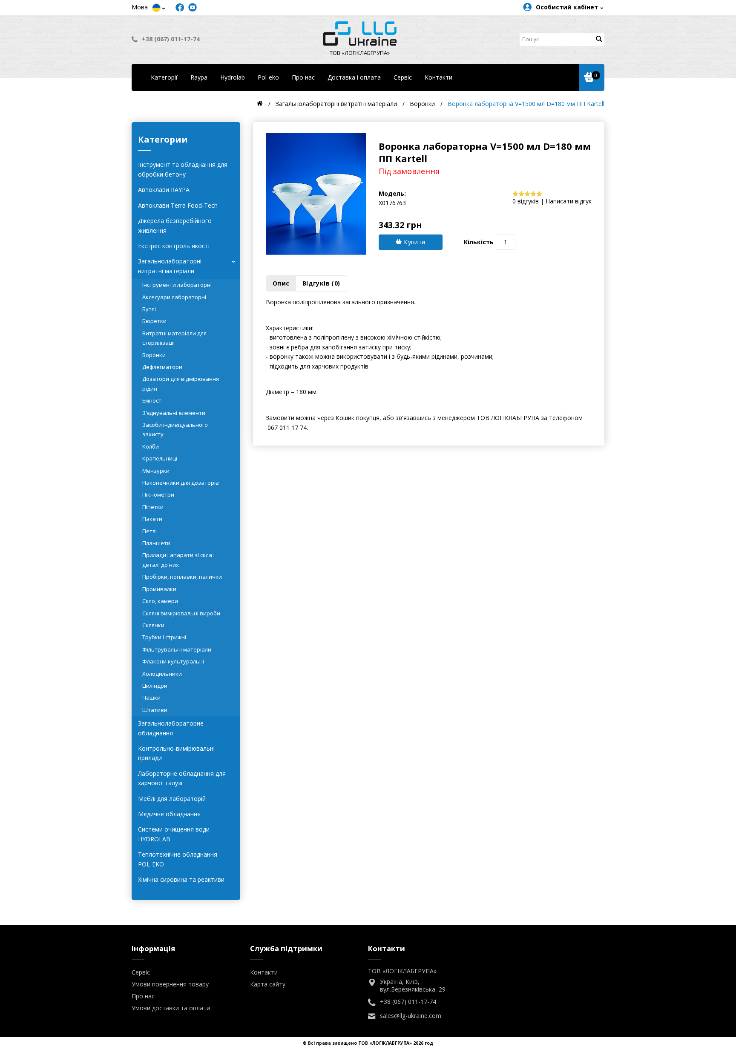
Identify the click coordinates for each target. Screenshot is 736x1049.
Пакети (152, 519)
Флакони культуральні (173, 661)
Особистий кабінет (567, 7)
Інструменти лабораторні (177, 285)
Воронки (154, 355)
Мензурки (156, 470)
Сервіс (403, 77)
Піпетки (153, 507)
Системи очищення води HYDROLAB (174, 834)
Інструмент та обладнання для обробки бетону (182, 169)
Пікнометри (158, 494)
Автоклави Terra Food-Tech (178, 205)
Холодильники (162, 673)
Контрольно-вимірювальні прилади (176, 753)
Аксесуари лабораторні (174, 297)
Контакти (438, 77)
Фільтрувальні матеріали (176, 649)
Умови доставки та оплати (171, 1008)
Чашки (151, 697)
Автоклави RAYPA (164, 190)
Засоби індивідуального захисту (175, 429)
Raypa (198, 77)
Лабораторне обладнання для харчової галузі (182, 778)
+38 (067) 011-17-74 (171, 39)
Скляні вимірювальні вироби (181, 613)
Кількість (479, 242)
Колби (150, 446)
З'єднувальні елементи (173, 413)
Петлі (149, 531)
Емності (152, 400)
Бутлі (149, 309)
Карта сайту (267, 984)
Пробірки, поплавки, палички (182, 576)
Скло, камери (160, 601)
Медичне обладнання (169, 814)
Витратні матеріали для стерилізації (174, 337)
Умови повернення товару (170, 984)
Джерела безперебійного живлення (175, 225)
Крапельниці (159, 458)
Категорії (164, 77)
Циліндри (154, 685)
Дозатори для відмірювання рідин (180, 383)
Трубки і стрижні (164, 637)
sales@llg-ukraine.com (410, 1016)
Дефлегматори (162, 367)
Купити (414, 242)
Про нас (303, 77)
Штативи (154, 710)
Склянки (153, 625)
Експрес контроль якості (174, 246)
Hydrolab (232, 77)
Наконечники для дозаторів (180, 482)
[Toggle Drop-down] (156, 7)
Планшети (156, 543)
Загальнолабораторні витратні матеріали (188, 265)
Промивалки (159, 589)
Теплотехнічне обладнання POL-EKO (177, 859)
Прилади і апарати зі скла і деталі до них (178, 559)
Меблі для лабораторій (172, 799)
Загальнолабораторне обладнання (171, 728)
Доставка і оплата (354, 77)
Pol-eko (268, 77)
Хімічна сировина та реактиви (181, 879)
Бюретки (154, 321)
